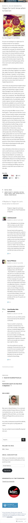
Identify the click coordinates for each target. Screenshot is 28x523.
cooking (16, 192)
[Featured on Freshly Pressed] (10, 507)
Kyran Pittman (11, 261)
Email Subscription (9, 454)
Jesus (10, 193)
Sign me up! (7, 470)
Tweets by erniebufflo (8, 481)
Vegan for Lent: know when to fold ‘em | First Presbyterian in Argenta (16, 209)
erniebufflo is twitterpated (13, 478)
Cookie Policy (10, 516)
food (10, 189)
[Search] (23, 439)
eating (22, 192)
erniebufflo (18, 6)
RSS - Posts (5, 449)
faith (6, 189)
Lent (14, 193)
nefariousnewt (11, 218)
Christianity (9, 192)
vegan (6, 194)
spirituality (20, 193)
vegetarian (12, 194)
